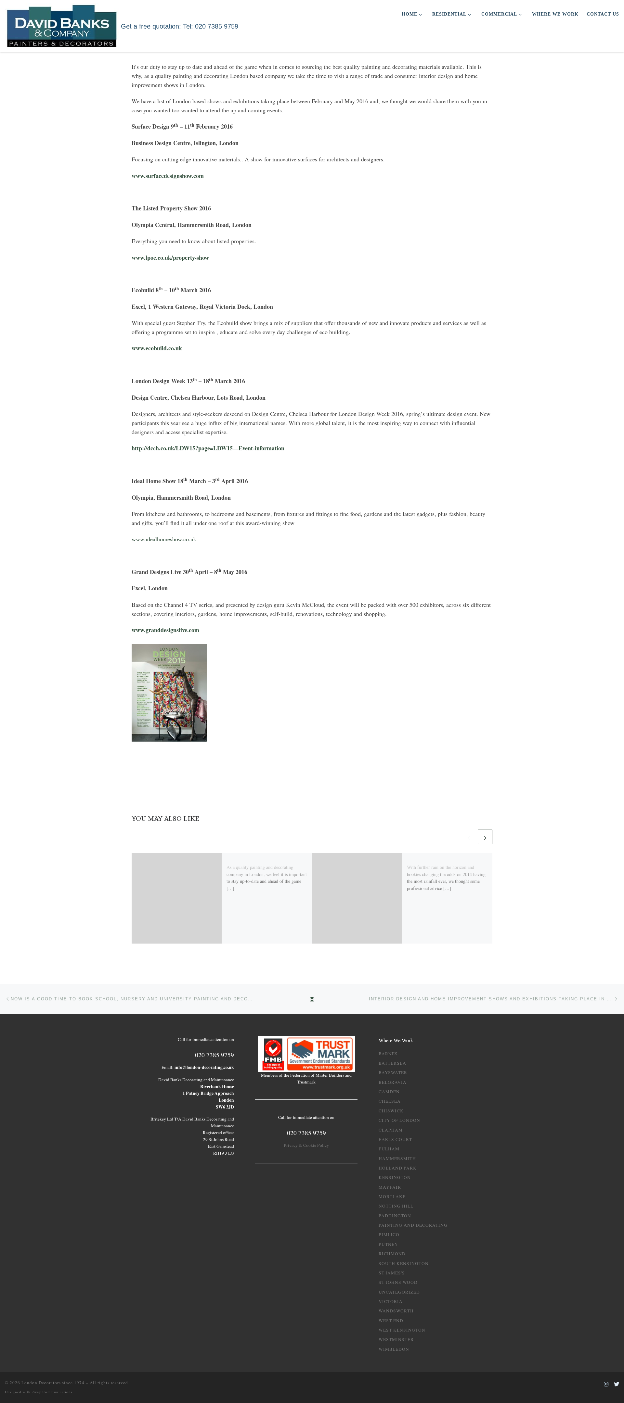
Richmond (392, 1254)
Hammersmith (397, 1158)
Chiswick (391, 1111)
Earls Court (395, 1139)
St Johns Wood (398, 1282)
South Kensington (404, 1263)
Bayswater (393, 1072)
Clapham (391, 1130)
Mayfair (390, 1187)
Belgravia (393, 1082)
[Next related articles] (485, 837)
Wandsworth (396, 1311)
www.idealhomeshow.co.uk (164, 539)
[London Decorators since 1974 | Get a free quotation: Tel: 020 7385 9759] (62, 24)
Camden (389, 1092)
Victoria (391, 1301)
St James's (392, 1273)
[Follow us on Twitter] (616, 1384)
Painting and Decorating (413, 1225)
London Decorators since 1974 (52, 1382)
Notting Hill (396, 1206)
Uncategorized (399, 1292)
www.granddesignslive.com (165, 630)
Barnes (388, 1054)
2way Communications (52, 1391)
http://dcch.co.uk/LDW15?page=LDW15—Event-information (208, 448)
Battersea (392, 1063)
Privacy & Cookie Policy (306, 1145)
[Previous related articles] (469, 837)
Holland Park (398, 1168)
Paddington (395, 1216)
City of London (399, 1120)
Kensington (395, 1177)
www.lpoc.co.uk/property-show (170, 257)
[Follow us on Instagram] (606, 1384)
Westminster (396, 1339)
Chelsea (390, 1101)
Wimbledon (394, 1349)
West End (391, 1320)
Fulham (389, 1149)
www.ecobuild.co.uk (157, 348)
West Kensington (402, 1330)
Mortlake (392, 1196)
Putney (388, 1244)
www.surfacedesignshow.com (168, 175)
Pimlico (389, 1234)
